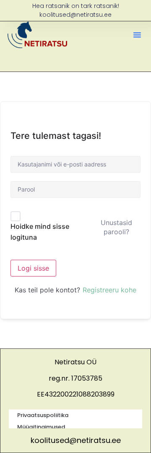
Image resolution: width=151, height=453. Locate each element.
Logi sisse (33, 268)
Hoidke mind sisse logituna (39, 231)
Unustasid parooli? (116, 227)
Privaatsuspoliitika (42, 415)
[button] (137, 34)
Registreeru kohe (109, 290)
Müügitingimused (41, 427)
